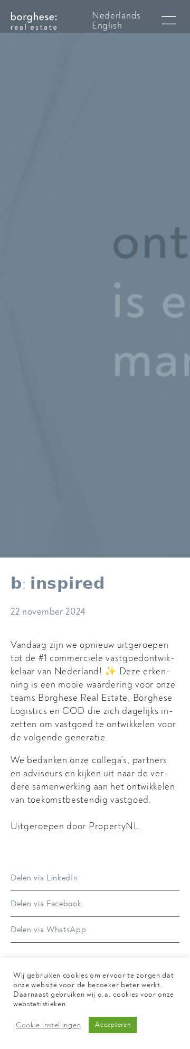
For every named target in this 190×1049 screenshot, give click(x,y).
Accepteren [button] (112, 1024)
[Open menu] (168, 20)
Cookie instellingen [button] (48, 1025)
